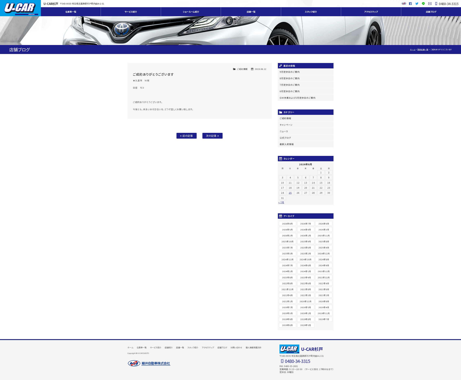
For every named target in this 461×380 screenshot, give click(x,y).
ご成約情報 (242, 69)
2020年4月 (324, 307)
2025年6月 (305, 247)
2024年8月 (324, 259)
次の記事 (211, 136)
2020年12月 (306, 301)
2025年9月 (305, 241)
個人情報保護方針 (253, 347)
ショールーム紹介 (191, 11)
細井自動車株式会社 (149, 363)
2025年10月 (288, 241)
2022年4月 (324, 283)
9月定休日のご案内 (290, 71)
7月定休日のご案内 (290, 84)
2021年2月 (324, 295)
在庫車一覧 (70, 11)
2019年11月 (324, 313)
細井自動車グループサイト (404, 3)
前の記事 (187, 136)
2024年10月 (306, 259)
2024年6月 (305, 265)
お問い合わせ (430, 3)
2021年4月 (287, 295)
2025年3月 (287, 253)
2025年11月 (324, 235)
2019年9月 (287, 319)
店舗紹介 (169, 347)
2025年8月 (324, 241)
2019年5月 (305, 325)
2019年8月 (305, 319)
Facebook (410, 3)
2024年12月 (324, 253)
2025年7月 (287, 247)
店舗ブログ (431, 11)
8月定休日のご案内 (290, 78)
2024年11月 (288, 259)
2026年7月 (305, 223)
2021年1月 (287, 301)
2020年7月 (287, 307)
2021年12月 (288, 289)
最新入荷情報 (287, 144)
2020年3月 (287, 313)
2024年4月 (324, 265)
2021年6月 (324, 289)
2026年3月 (324, 229)
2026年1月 (305, 235)
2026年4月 (305, 229)
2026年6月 (324, 223)
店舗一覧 (251, 11)
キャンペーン (286, 124)
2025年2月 (305, 253)
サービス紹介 (131, 11)
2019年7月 (324, 319)
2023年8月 (287, 277)
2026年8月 (287, 223)
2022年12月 (324, 277)
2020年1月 (305, 313)
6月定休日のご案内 (290, 91)
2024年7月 (287, 265)
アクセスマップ (371, 11)
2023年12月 (324, 271)
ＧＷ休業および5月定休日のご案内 (297, 97)
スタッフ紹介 (311, 11)
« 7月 (281, 202)
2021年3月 (305, 295)
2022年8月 (287, 283)
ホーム (412, 49)
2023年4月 (305, 277)
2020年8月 (324, 301)
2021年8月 (305, 289)
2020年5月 (305, 307)
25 (290, 192)
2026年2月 (287, 235)
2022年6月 (305, 283)
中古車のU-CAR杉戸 (20, 8)
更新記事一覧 (422, 49)
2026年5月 (287, 229)
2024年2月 (287, 271)
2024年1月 (305, 271)
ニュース (284, 131)
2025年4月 (324, 247)
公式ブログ (285, 137)
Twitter (417, 3)
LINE (423, 3)
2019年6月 (287, 325)
